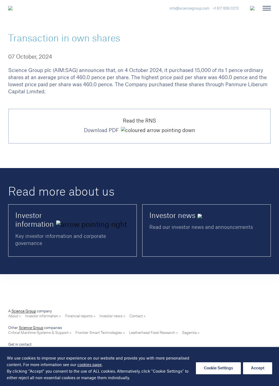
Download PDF (101, 130)
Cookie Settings (218, 368)
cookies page (89, 365)
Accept (257, 368)
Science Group (23, 311)
